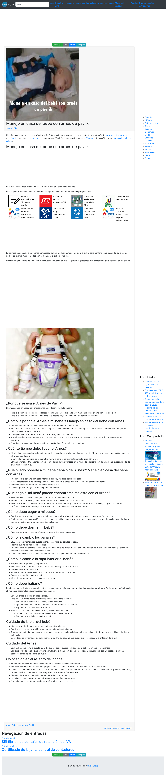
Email (66, 45)
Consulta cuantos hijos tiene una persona (153, 384)
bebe (112, 728)
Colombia (149, 132)
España (148, 129)
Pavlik (31, 725)
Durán (147, 158)
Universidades (82, 3)
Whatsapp (57, 45)
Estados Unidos (152, 123)
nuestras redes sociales (116, 135)
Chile (147, 126)
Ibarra (147, 155)
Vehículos (94, 3)
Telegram (81, 45)
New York (149, 143)
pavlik (129, 728)
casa (19, 725)
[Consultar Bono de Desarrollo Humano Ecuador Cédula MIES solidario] (153, 476)
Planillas (134, 3)
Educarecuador (107, 3)
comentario (34, 138)
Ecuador (70, 3)
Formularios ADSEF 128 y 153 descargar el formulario (154, 393)
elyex (10, 4)
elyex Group (92, 766)
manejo (122, 728)
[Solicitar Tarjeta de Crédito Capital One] (151, 492)
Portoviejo (150, 152)
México (148, 120)
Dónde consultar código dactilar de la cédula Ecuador (154, 402)
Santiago (149, 137)
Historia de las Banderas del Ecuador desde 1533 (154, 411)
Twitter (72, 45)
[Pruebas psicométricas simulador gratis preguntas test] (153, 455)
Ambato (148, 149)
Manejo (25, 725)
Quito (147, 135)
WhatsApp (90, 138)
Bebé (14, 725)
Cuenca (148, 140)
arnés (106, 728)
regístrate (12, 138)
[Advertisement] (73, 26)
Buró (52, 3)
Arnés (8, 725)
